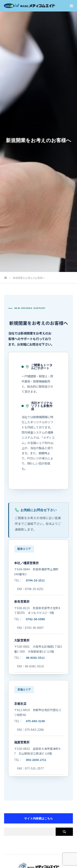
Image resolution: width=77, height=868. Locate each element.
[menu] (71, 5)
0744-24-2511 (35, 580)
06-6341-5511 (35, 658)
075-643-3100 (35, 721)
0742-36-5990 (35, 619)
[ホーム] (5, 276)
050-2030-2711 (36, 760)
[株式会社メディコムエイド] (29, 5)
